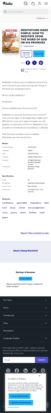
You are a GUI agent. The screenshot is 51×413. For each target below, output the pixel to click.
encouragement (36, 207)
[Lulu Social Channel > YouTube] (34, 370)
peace (14, 212)
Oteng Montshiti (28, 46)
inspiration (35, 203)
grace (5, 217)
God (4, 207)
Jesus (13, 207)
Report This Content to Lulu (35, 233)
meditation (7, 203)
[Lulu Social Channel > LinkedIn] (25, 370)
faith (46, 203)
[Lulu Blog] (43, 370)
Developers (8, 331)
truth (42, 212)
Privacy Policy (13, 407)
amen (23, 212)
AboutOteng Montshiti (25, 250)
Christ (22, 207)
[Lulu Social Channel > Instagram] (8, 370)
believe (32, 212)
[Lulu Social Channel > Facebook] (17, 370)
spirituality (22, 203)
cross (4, 212)
